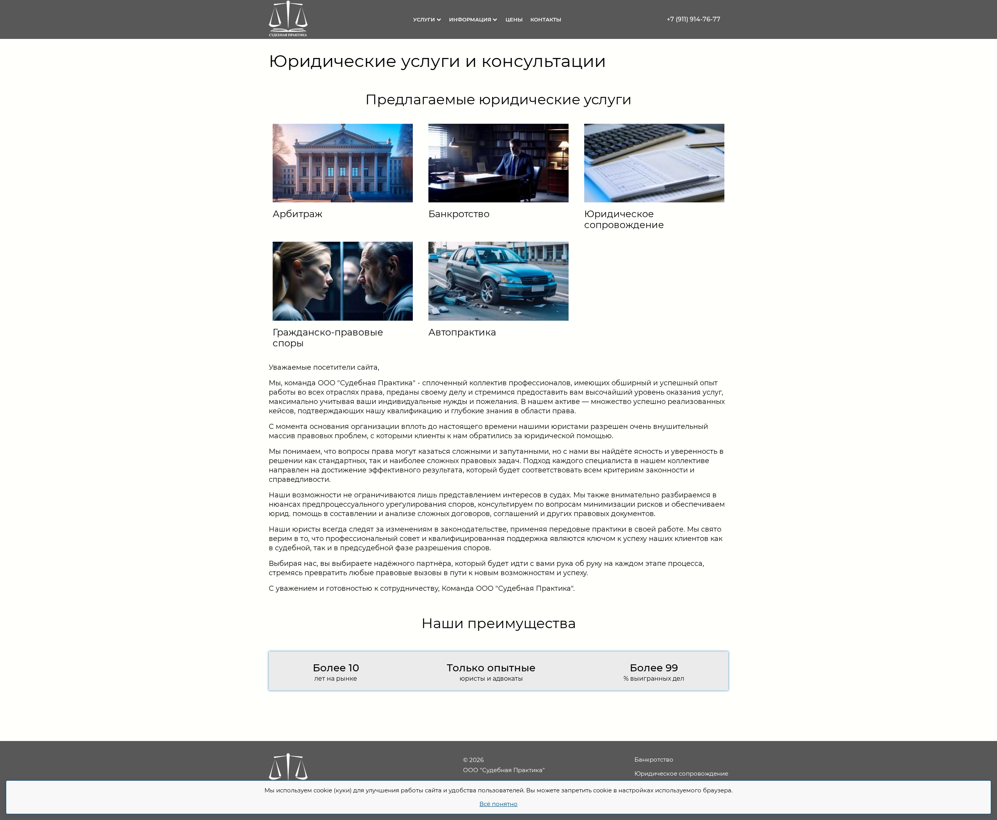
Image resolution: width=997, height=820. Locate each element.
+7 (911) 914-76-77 (693, 19)
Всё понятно (498, 804)
